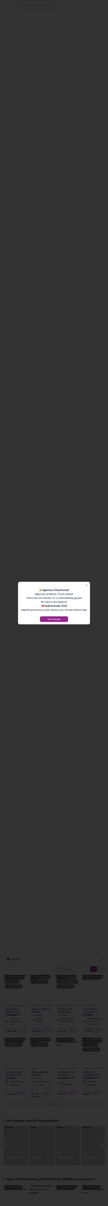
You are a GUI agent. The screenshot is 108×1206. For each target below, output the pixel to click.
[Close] (86, 585)
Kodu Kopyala (54, 619)
